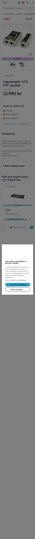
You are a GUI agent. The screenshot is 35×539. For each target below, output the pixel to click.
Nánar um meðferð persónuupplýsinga (15, 280)
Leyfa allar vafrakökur (18, 285)
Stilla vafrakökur (17, 289)
